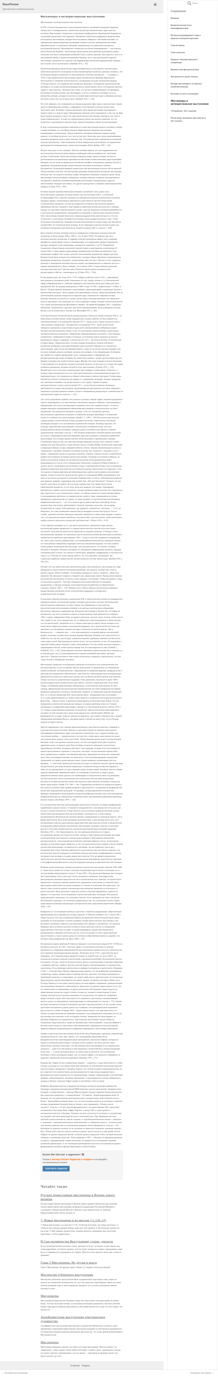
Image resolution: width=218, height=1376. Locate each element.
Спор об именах (178, 45)
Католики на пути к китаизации (184, 93)
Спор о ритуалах (178, 52)
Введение (175, 18)
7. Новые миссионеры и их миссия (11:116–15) (73, 1220)
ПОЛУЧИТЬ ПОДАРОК (56, 1169)
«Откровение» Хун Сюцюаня (183, 110)
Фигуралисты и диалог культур (184, 76)
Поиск (192, 3)
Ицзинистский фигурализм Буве (185, 69)
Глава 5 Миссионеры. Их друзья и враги (69, 1262)
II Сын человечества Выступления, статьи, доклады (77, 1241)
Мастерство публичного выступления (67, 1275)
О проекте (75, 1366)
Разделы (86, 1366)
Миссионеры (50, 1296)
